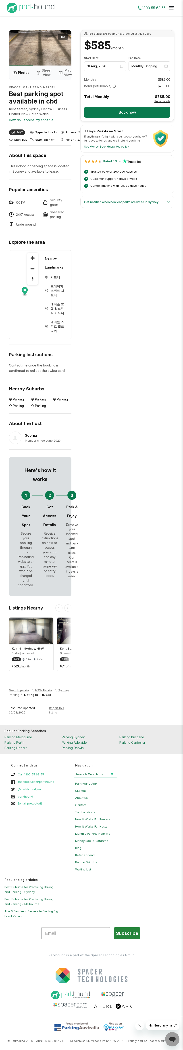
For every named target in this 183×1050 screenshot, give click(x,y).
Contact (80, 805)
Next (63, 48)
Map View (68, 72)
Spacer (152, 1041)
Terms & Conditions (89, 774)
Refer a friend (85, 855)
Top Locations (85, 812)
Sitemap (81, 790)
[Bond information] (114, 86)
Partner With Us (86, 862)
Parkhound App (86, 783)
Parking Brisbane (131, 737)
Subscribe (127, 933)
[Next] (67, 608)
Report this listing (56, 710)
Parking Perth (14, 742)
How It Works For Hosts (91, 826)
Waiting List (83, 869)
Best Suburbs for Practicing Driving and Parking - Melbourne (29, 901)
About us (81, 798)
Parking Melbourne (18, 737)
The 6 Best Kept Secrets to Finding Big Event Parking (31, 913)
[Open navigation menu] (171, 8)
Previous (17, 48)
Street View (47, 72)
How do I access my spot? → (31, 120)
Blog (78, 848)
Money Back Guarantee (91, 841)
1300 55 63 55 (154, 8)
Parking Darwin (73, 748)
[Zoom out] (32, 268)
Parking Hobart (15, 748)
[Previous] (58, 608)
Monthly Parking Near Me (92, 833)
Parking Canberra (132, 742)
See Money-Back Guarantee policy (106, 146)
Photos (23, 72)
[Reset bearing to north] (32, 279)
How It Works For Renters (92, 819)
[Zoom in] (32, 258)
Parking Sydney (73, 737)
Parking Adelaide (74, 742)
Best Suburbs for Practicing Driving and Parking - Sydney (29, 889)
